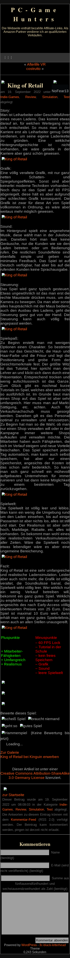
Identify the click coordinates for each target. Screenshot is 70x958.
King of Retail (25, 85)
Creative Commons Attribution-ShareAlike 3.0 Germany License (35, 775)
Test (67, 97)
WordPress (29, 945)
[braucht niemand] (44, 719)
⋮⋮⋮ (8, 57)
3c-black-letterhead (52, 945)
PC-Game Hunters (35, 14)
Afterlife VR (36, 64)
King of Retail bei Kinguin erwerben (29, 757)
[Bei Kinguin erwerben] (2, 82)
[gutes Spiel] (31, 726)
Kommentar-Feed (23, 819)
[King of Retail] (14, 159)
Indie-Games (9, 97)
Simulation (49, 97)
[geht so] (9, 726)
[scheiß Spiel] (13, 719)
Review (30, 97)
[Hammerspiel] (14, 733)
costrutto (33, 69)
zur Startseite (13, 795)
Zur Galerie (9, 752)
